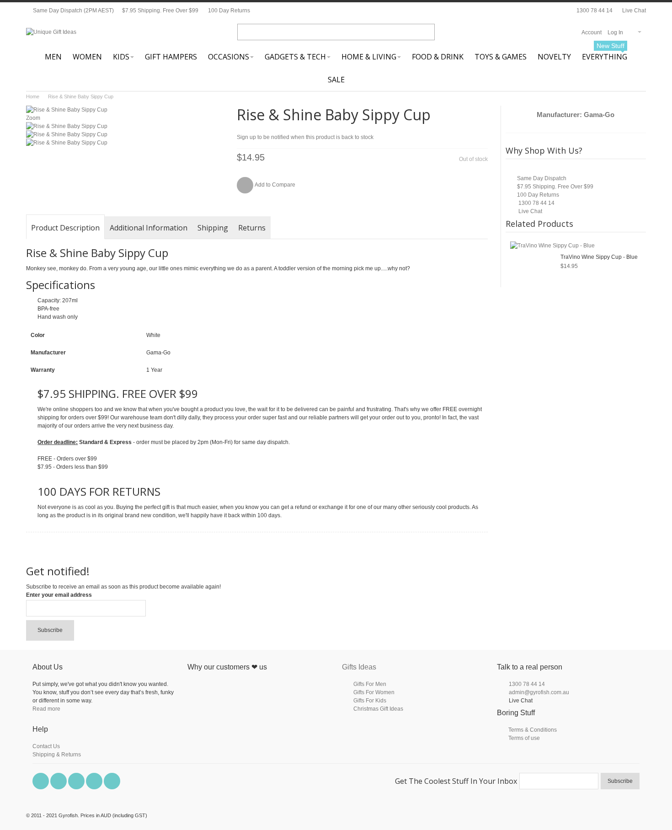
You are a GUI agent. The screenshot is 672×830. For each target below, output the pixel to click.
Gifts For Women (374, 692)
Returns (252, 228)
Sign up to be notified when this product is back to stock (305, 137)
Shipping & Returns (56, 754)
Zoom (33, 118)
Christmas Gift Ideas (378, 709)
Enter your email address (59, 595)
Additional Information (148, 228)
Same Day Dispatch (541, 178)
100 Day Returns (229, 10)
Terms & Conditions (532, 730)
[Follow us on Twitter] (59, 781)
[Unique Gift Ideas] (51, 32)
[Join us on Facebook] (41, 781)
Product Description (65, 228)
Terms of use (524, 738)
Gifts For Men (369, 684)
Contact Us (46, 746)
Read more (46, 709)
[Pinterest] (77, 781)
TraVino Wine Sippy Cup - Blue (599, 257)
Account (591, 32)
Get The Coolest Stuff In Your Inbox (456, 781)
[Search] (426, 32)
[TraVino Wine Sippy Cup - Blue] (552, 245)
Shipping (212, 228)
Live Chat (633, 10)
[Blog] (112, 781)
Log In (615, 32)
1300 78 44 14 (594, 10)
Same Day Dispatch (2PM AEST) (73, 10)
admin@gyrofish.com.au (539, 692)
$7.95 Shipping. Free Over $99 (160, 10)
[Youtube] (95, 781)
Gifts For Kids (369, 700)
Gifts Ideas (359, 667)
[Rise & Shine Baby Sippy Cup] (66, 126)
